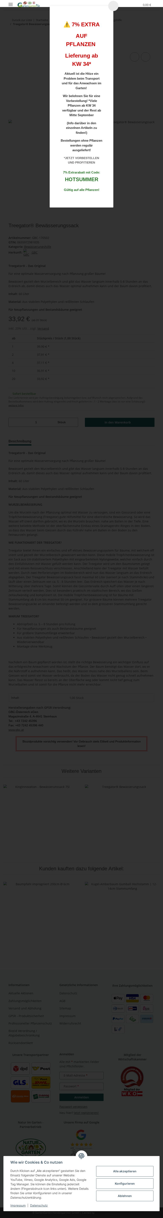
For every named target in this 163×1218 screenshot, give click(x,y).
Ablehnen (125, 1196)
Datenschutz (39, 1205)
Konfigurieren (125, 1183)
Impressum (18, 1205)
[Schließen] (113, 6)
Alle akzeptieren (124, 1171)
